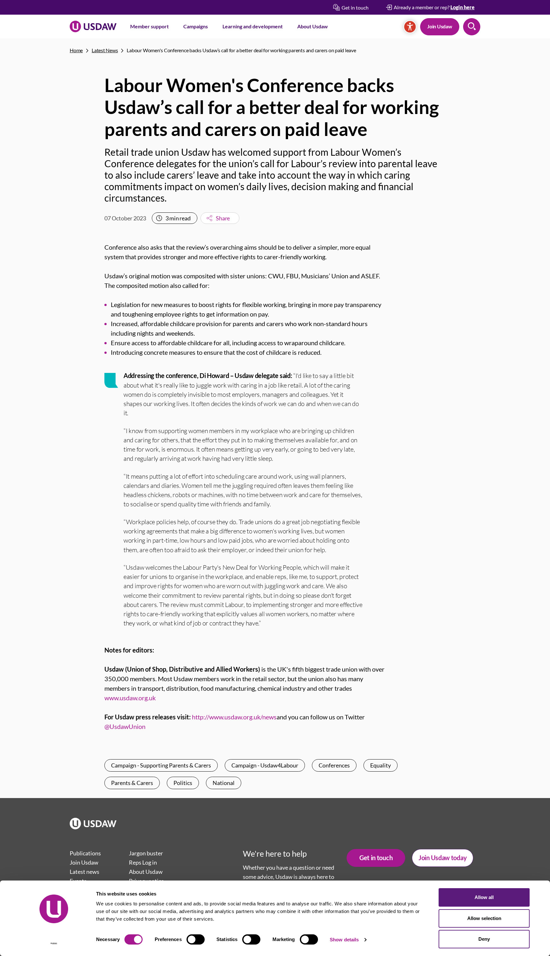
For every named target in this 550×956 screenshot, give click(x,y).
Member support (149, 26)
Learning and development (252, 26)
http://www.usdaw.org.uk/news (234, 717)
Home (76, 50)
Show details (344, 939)
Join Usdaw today (443, 857)
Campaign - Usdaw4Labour (264, 765)
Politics (182, 782)
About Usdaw (312, 26)
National (224, 782)
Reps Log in (143, 862)
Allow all (484, 897)
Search (471, 26)
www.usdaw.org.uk (130, 698)
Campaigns (195, 26)
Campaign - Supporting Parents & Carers (161, 765)
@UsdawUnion (124, 726)
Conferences (334, 765)
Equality (380, 765)
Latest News (105, 50)
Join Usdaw (439, 26)
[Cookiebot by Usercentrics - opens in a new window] (54, 943)
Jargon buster (146, 853)
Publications (85, 853)
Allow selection (484, 918)
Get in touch (375, 857)
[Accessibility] (410, 26)
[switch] (196, 939)
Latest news (84, 871)
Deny (484, 939)
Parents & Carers (132, 782)
